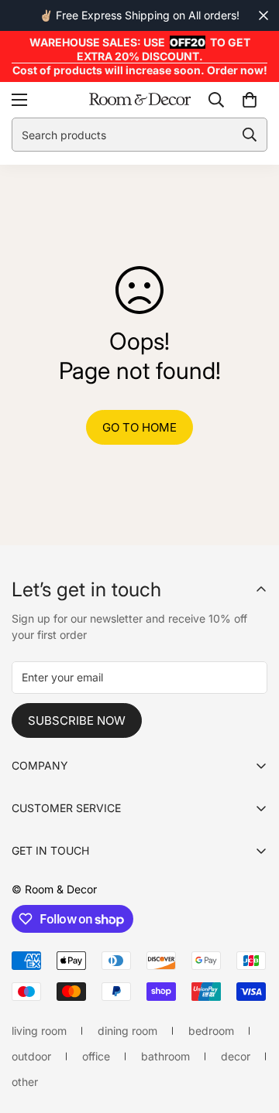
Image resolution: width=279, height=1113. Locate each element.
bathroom (165, 1056)
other (25, 1081)
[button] (249, 100)
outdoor (31, 1056)
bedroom (211, 1030)
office (96, 1056)
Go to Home (139, 427)
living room (39, 1030)
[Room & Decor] (139, 100)
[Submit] (249, 134)
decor (235, 1056)
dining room (127, 1030)
